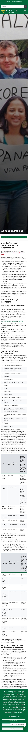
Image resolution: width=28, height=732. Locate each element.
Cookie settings (13, 720)
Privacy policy (14, 714)
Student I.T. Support (20, 4)
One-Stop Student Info (17, 1)
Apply (12, 4)
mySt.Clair (8, 1)
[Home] (9, 11)
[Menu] (26, 11)
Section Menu (5, 237)
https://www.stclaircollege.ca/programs (12, 321)
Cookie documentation (14, 716)
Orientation (6, 4)
